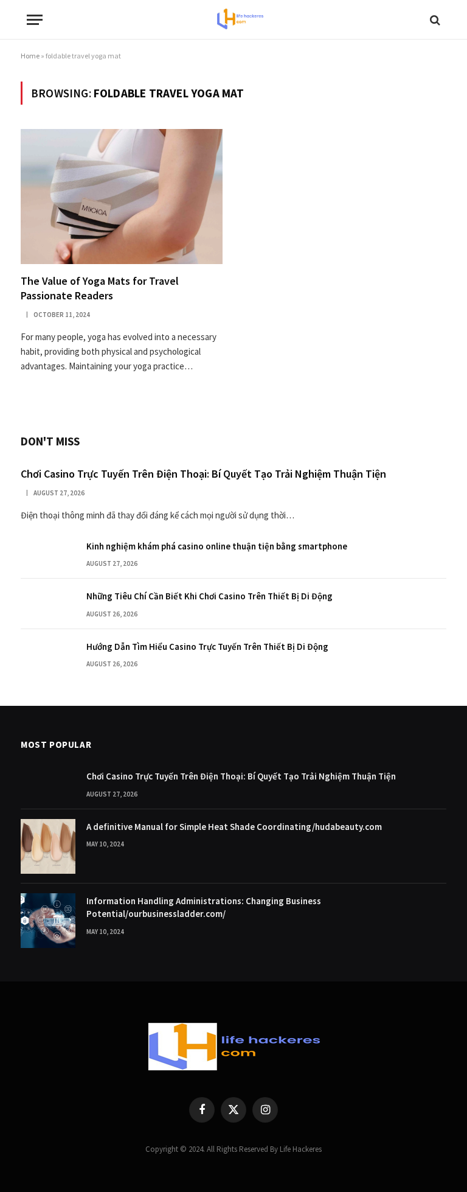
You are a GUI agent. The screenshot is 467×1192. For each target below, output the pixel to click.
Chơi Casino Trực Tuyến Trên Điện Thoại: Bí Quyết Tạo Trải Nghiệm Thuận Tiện (203, 474)
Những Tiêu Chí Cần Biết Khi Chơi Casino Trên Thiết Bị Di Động (209, 596)
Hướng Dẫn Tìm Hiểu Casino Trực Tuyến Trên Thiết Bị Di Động (207, 646)
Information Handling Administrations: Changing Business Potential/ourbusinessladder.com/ (203, 907)
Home (30, 55)
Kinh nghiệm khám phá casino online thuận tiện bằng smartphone (216, 546)
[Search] (433, 19)
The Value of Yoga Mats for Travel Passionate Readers (100, 288)
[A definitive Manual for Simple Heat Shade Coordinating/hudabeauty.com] (48, 846)
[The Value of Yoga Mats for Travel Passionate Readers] (122, 196)
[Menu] (35, 19)
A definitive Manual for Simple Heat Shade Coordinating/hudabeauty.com (234, 826)
